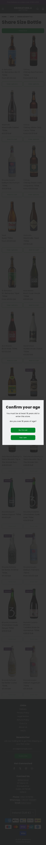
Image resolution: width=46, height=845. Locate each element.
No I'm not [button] (23, 430)
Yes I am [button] (23, 438)
